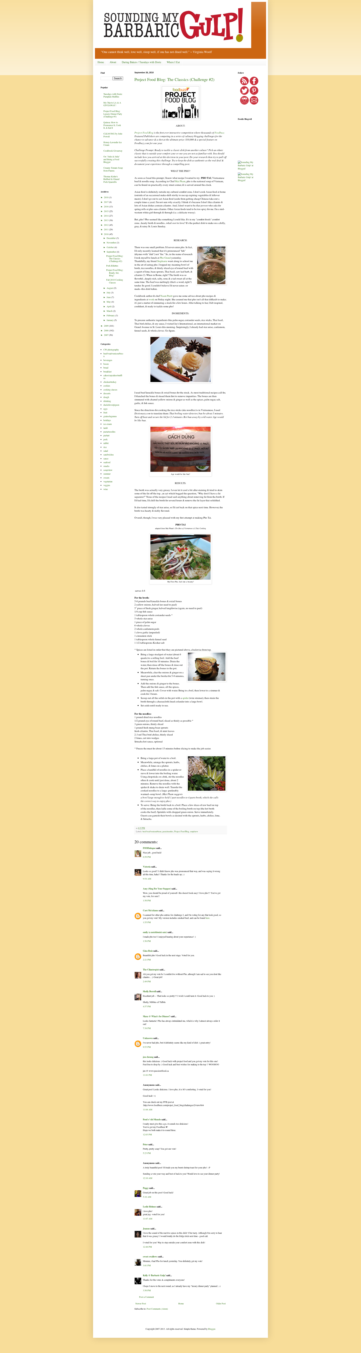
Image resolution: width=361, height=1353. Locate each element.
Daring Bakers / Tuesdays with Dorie (141, 62)
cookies (106, 385)
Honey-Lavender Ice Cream (112, 143)
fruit (105, 412)
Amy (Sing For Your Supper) (157, 888)
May (109, 301)
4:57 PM (147, 1006)
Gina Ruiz (148, 950)
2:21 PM (147, 959)
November (112, 242)
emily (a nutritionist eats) (155, 932)
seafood (106, 462)
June (109, 297)
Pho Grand (165, 257)
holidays (107, 420)
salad (105, 450)
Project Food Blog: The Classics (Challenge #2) (174, 79)
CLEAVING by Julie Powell (112, 135)
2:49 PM (147, 981)
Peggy (146, 1188)
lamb (105, 427)
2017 (106, 201)
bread (105, 367)
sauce (105, 458)
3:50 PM (147, 1290)
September (112, 251)
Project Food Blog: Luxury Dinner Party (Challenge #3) (112, 113)
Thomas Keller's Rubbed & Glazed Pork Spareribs (111, 179)
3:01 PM (147, 1265)
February (111, 315)
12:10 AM (147, 1177)
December (111, 237)
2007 (106, 334)
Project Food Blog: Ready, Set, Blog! (114, 272)
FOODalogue (149, 848)
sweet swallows (150, 1256)
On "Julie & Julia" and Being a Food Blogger (111, 159)
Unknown (148, 1038)
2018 (106, 197)
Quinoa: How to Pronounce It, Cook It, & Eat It (112, 125)
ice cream (107, 423)
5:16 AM (147, 1196)
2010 (106, 234)
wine (105, 489)
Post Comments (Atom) (157, 1308)
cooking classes (110, 389)
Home (101, 62)
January (110, 320)
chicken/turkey (109, 381)
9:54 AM (147, 878)
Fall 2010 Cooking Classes (114, 281)
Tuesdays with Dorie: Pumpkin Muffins (112, 95)
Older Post (221, 1303)
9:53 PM (147, 1046)
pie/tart (106, 435)
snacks (106, 465)
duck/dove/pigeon (111, 404)
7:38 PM (147, 1028)
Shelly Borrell (149, 991)
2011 (106, 229)
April (109, 306)
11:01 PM (147, 1074)
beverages (107, 360)
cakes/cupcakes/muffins (112, 376)
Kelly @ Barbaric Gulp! (154, 1275)
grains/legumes (110, 416)
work (151, 299)
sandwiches (108, 454)
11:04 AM (147, 1109)
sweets (106, 477)
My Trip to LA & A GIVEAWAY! (112, 104)
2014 (106, 215)
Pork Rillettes (112, 265)
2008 (106, 330)
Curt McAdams (150, 910)
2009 (106, 325)
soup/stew (194, 831)
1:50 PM (147, 900)
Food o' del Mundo (152, 1119)
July (109, 292)
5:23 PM (147, 1152)
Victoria (147, 866)
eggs (105, 408)
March (110, 310)
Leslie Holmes (149, 1206)
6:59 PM (147, 856)
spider (185, 698)
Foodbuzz (219, 132)
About (113, 62)
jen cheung (148, 1057)
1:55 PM (147, 922)
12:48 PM (147, 1246)
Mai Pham (180, 181)
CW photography (111, 349)
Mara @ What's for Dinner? (156, 1016)
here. (208, 917)
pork (105, 439)
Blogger (211, 1328)
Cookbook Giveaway (112, 150)
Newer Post (140, 1303)
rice (105, 446)
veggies (106, 485)
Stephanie (162, 261)
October (110, 247)
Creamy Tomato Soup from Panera (113, 169)
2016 (106, 206)
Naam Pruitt (166, 295)
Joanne (146, 1228)
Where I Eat (173, 62)
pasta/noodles (167, 831)
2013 (106, 220)
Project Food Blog (143, 132)
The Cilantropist (151, 969)
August (110, 287)
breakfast (107, 371)
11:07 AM (147, 1218)
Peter (145, 1144)
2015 (106, 211)
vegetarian (107, 481)
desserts (107, 393)
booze (106, 363)
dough (106, 397)
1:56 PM (147, 940)
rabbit (105, 443)
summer (107, 473)
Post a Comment (146, 1296)
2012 (106, 224)
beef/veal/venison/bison (152, 831)
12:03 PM (147, 1134)
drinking (107, 400)
